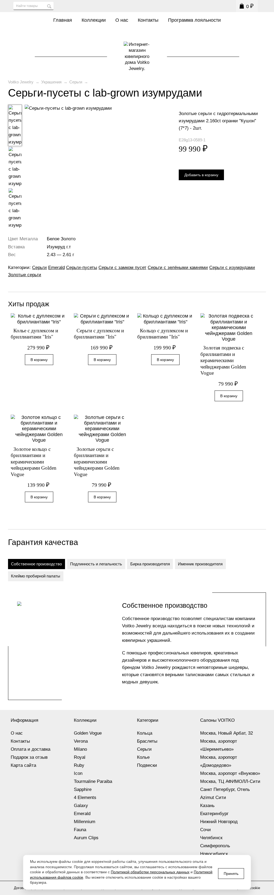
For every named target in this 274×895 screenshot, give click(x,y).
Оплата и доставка (30, 749)
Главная (62, 20)
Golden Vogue (88, 733)
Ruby (79, 765)
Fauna (80, 829)
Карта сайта (23, 765)
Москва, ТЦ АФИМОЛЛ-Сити (230, 781)
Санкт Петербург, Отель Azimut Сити (225, 793)
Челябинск (211, 837)
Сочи (205, 829)
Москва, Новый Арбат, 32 (226, 733)
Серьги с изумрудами (232, 267)
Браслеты (147, 741)
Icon (78, 773)
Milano (80, 749)
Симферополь (215, 845)
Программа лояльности (194, 20)
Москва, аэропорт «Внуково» (230, 773)
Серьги (75, 82)
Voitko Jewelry (20, 82)
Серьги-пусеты (81, 267)
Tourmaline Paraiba (93, 781)
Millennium (84, 821)
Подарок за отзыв (29, 757)
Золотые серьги (24, 274)
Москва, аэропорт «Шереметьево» (218, 745)
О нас (121, 20)
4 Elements (85, 797)
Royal (79, 757)
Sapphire (83, 789)
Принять (231, 873)
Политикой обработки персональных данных (150, 872)
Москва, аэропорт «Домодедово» (218, 761)
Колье (143, 757)
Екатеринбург (214, 813)
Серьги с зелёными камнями (178, 267)
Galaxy (81, 805)
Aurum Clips (86, 837)
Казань (207, 805)
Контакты (148, 20)
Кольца (144, 733)
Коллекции (94, 20)
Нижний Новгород (219, 821)
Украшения (51, 82)
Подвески (147, 765)
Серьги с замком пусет (122, 267)
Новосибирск (214, 853)
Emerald (56, 267)
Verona (81, 741)
